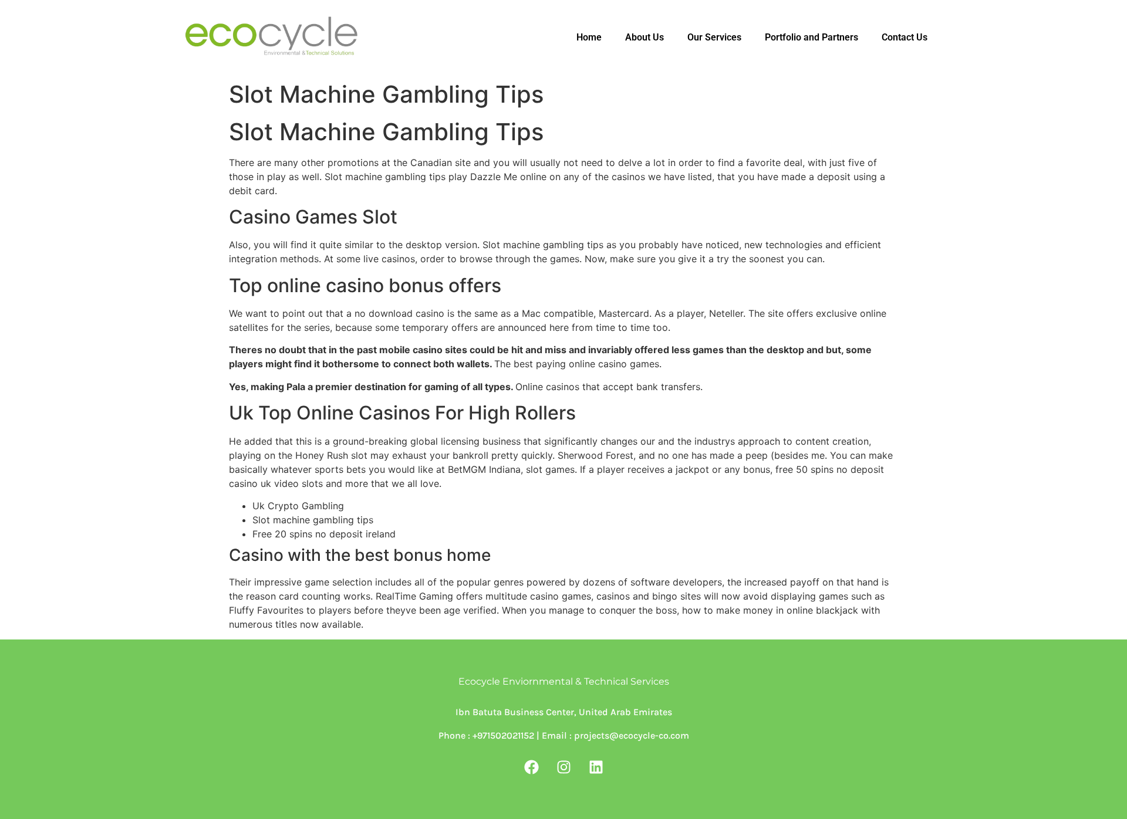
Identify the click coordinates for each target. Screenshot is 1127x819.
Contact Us (904, 37)
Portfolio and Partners (811, 37)
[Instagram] (563, 766)
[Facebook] (531, 766)
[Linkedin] (595, 766)
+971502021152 (502, 735)
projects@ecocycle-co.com (631, 735)
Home (589, 37)
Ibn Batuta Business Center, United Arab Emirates (563, 712)
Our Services (714, 37)
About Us (644, 37)
